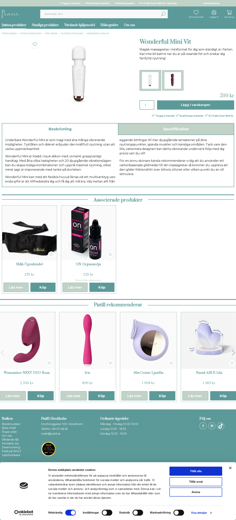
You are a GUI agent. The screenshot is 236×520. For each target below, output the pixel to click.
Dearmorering (11, 447)
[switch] (107, 513)
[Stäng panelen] (230, 468)
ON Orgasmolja (88, 264)
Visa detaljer (199, 512)
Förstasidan (9, 33)
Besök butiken (11, 424)
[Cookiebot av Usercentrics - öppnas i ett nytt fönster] (24, 513)
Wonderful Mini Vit (98, 33)
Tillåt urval (196, 481)
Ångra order (9, 431)
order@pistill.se (50, 433)
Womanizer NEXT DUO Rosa (27, 373)
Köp (42, 287)
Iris (87, 373)
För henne (51, 33)
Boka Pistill (9, 428)
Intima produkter (30, 33)
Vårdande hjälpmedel (79, 25)
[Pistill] (10, 14)
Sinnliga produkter (45, 25)
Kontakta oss (10, 443)
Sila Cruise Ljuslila (148, 373)
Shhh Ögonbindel (29, 264)
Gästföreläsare (11, 455)
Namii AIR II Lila (209, 373)
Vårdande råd (10, 439)
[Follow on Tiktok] (220, 426)
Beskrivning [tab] (60, 129)
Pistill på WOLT (11, 451)
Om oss (129, 25)
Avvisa (196, 492)
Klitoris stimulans (72, 33)
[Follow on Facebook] (203, 426)
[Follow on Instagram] (212, 426)
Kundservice (211, 3)
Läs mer (16, 287)
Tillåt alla (196, 471)
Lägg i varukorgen (195, 105)
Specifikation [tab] (176, 129)
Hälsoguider (109, 25)
